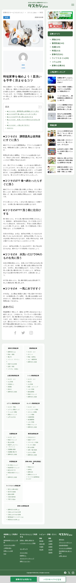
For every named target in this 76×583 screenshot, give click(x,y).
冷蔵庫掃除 (31, 417)
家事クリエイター (25, 561)
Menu (72, 5)
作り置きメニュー (13, 465)
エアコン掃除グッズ (13, 409)
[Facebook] (15, 333)
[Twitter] (23, 333)
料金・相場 (11, 354)
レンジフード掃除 (33, 409)
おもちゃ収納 (31, 452)
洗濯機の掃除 (12, 449)
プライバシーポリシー (65, 542)
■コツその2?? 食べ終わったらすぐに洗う (22, 114)
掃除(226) (56, 39)
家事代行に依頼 (32, 362)
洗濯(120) (56, 47)
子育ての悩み (12, 499)
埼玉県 (41, 549)
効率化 (30, 469)
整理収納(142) (58, 43)
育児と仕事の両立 (13, 489)
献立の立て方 (12, 470)
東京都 (41, 541)
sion (23, 65)
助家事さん (23, 555)
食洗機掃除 (31, 419)
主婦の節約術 (12, 497)
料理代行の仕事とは (13, 519)
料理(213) (56, 51)
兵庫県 (50, 544)
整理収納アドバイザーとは (15, 517)
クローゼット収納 (33, 442)
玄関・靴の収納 (32, 450)
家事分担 (30, 472)
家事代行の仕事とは (13, 509)
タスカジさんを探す (9, 545)
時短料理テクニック (13, 467)
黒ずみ (30, 381)
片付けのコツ (31, 437)
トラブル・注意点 (13, 369)
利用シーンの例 (8, 551)
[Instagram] (31, 333)
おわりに (10, 128)
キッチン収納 (31, 445)
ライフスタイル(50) (60, 58)
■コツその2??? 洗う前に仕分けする (20, 117)
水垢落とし (11, 384)
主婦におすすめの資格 (14, 514)
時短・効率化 (31, 357)
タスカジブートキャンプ (27, 558)
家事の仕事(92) (58, 65)
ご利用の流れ (7, 548)
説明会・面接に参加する (27, 540)
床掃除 (10, 386)
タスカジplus (23, 553)
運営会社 (61, 539)
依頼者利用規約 (63, 545)
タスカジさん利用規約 (65, 548)
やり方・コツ (31, 352)
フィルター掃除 (12, 412)
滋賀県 (50, 552)
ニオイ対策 (31, 389)
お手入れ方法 (12, 417)
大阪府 (50, 541)
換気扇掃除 (31, 392)
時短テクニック (32, 394)
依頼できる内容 (12, 364)
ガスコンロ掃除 (32, 412)
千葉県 (41, 547)
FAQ (5, 554)
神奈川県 (42, 544)
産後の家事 (11, 494)
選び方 (10, 357)
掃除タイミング (12, 414)
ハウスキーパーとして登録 (27, 543)
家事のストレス (32, 474)
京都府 (50, 547)
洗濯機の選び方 (12, 452)
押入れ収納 (31, 447)
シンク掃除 (31, 414)
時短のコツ (31, 467)
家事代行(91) (57, 54)
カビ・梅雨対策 (32, 359)
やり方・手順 (12, 407)
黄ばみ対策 (11, 442)
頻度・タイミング (33, 386)
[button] (39, 106)
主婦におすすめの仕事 (14, 512)
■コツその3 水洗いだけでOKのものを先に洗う (23, 121)
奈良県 (50, 549)
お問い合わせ (63, 556)
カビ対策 (10, 381)
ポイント (30, 354)
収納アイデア (31, 440)
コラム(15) (56, 62)
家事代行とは (12, 352)
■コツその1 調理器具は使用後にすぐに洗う (23, 111)
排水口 (10, 389)
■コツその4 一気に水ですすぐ (18, 125)
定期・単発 (11, 366)
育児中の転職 (12, 492)
